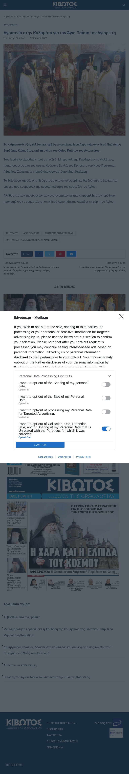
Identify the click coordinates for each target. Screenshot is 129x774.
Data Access (64, 456)
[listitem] (64, 376)
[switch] (106, 384)
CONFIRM (40, 445)
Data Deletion (45, 456)
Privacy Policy (83, 456)
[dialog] (64, 387)
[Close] (122, 317)
